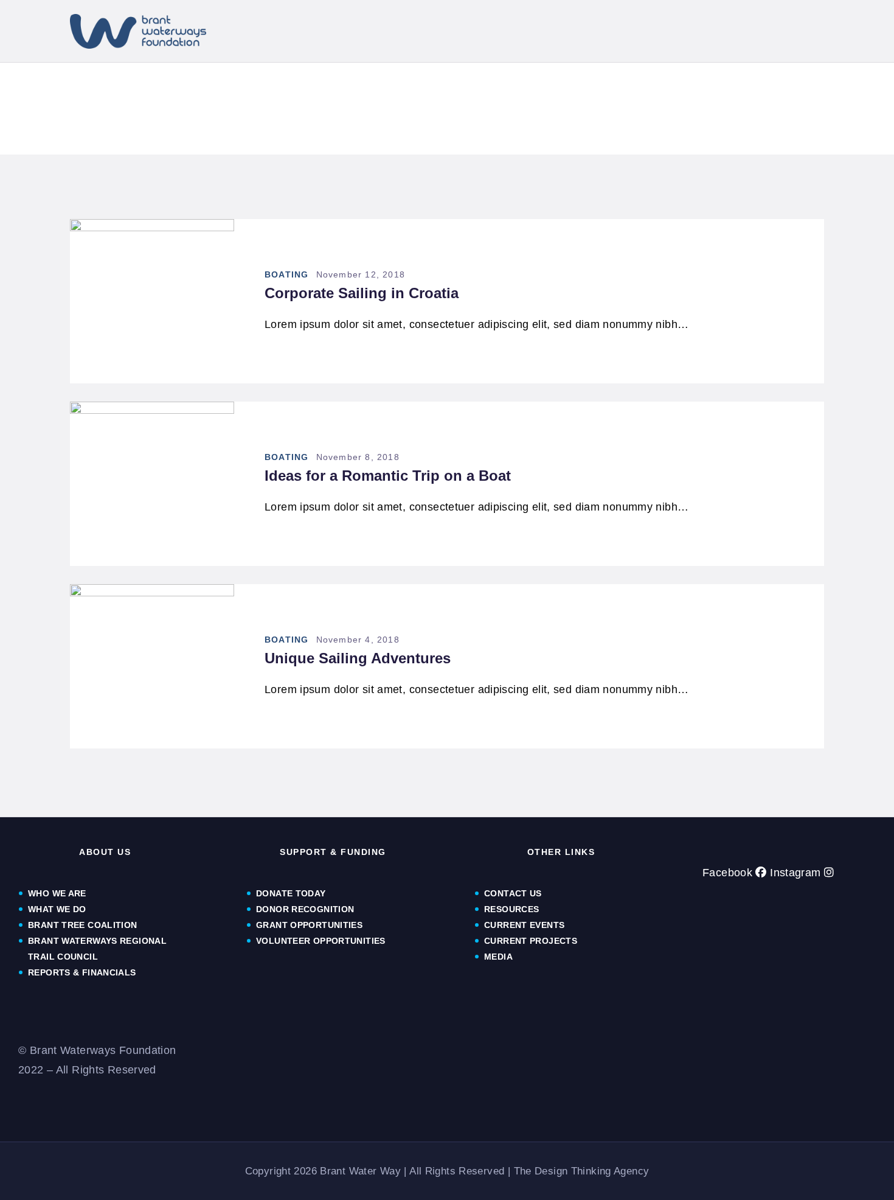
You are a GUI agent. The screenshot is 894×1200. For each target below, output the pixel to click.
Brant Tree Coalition (82, 925)
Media (498, 956)
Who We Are (57, 893)
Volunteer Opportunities (321, 941)
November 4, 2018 (358, 639)
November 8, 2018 (358, 457)
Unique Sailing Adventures (358, 658)
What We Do (57, 909)
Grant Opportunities (309, 925)
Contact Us (513, 893)
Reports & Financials (83, 972)
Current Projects (530, 941)
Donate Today (291, 893)
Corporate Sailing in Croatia (362, 293)
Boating (286, 274)
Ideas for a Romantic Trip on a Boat (388, 475)
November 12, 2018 (360, 274)
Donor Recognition (305, 909)
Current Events (524, 925)
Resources (511, 909)
